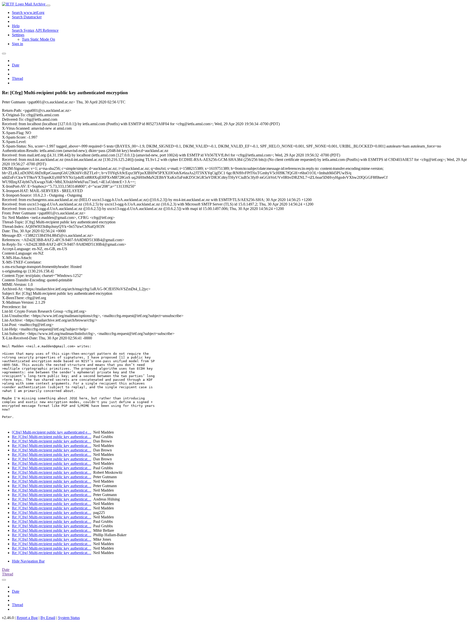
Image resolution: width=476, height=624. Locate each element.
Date (15, 65)
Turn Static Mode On (38, 39)
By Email (47, 618)
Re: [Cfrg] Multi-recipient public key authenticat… (51, 437)
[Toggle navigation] (48, 5)
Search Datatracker (27, 17)
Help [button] (16, 26)
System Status (69, 618)
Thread (17, 78)
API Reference (47, 30)
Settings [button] (18, 35)
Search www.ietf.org (28, 12)
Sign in (17, 44)
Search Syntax (23, 30)
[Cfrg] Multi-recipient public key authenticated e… (51, 432)
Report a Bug (27, 618)
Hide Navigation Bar (28, 561)
